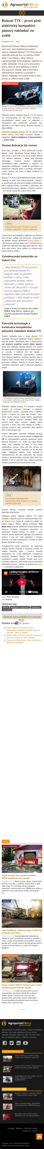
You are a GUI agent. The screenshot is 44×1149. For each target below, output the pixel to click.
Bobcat (26, 115)
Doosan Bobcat (34, 240)
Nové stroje (7, 610)
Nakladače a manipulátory (20, 607)
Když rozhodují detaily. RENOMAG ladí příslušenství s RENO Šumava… (28, 1104)
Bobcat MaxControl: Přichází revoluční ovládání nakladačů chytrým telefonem (21, 228)
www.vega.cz (25, 1145)
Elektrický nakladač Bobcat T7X (15, 132)
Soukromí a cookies (30, 1130)
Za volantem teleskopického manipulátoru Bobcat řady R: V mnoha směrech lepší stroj (21, 501)
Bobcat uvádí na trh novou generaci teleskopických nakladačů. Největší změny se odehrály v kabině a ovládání (23, 630)
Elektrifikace (36, 607)
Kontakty (11, 1128)
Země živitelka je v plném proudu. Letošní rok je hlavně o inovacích (27, 1056)
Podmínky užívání (31, 1128)
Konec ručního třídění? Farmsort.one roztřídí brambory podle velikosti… (28, 1067)
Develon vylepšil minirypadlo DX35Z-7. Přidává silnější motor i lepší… (28, 1094)
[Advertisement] (22, 740)
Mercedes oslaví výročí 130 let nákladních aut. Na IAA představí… (28, 1114)
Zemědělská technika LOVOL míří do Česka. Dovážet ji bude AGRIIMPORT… (28, 1078)
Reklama (19, 1128)
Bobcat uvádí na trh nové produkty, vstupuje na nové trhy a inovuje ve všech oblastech (24, 636)
